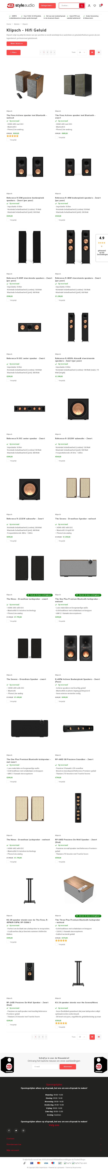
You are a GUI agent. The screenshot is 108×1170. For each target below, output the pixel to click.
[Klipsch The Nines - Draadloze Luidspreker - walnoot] (30, 809)
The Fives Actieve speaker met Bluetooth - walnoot (27, 116)
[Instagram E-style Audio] (23, 1130)
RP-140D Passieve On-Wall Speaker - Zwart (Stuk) (27, 1003)
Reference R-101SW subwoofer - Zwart (73, 438)
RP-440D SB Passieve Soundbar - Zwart (74, 759)
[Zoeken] (81, 5)
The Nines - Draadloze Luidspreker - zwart (27, 599)
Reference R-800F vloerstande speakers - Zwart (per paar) (78, 279)
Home (9, 24)
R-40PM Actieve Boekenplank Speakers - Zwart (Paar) (77, 680)
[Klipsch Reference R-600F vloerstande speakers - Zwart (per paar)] (30, 247)
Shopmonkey (76, 1167)
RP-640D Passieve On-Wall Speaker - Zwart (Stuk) (76, 841)
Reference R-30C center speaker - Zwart (26, 438)
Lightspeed (60, 1167)
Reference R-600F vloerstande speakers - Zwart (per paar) (29, 279)
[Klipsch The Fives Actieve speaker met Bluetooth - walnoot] (30, 84)
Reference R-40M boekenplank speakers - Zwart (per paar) (78, 199)
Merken (16, 24)
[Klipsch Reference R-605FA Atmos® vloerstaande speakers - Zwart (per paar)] (78, 327)
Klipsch (25, 24)
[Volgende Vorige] (54, 52)
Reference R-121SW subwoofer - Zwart (25, 519)
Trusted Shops (79, 1159)
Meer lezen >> (17, 43)
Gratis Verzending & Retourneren (90, 17)
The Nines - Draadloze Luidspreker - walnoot (28, 840)
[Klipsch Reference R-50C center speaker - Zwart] (30, 327)
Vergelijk (13, 140)
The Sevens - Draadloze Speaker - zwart (26, 679)
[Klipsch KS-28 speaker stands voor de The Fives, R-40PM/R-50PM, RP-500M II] (30, 889)
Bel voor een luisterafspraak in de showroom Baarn (54, 17)
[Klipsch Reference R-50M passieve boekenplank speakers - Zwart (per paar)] (30, 167)
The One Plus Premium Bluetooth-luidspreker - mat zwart (29, 760)
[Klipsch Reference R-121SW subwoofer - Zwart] (30, 488)
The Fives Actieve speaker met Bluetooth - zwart (75, 116)
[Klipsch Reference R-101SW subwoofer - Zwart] (78, 407)
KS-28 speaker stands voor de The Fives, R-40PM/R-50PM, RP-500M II (27, 921)
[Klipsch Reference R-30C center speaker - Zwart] (30, 407)
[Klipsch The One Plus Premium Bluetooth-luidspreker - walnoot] (78, 568)
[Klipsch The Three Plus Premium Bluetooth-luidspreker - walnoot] (78, 889)
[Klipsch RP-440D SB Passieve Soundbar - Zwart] (78, 728)
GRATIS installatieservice (15, 17)
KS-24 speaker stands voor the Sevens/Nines (76, 1002)
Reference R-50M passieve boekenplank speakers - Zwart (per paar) (25, 199)
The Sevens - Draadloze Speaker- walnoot (75, 519)
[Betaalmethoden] (24, 1163)
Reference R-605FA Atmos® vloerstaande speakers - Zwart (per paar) (75, 359)
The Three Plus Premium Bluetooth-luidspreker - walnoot (77, 921)
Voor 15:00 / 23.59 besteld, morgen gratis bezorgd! (31, 17)
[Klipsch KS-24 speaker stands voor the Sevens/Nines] (78, 971)
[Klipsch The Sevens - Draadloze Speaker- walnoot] (78, 488)
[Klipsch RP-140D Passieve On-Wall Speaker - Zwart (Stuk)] (30, 971)
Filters (14, 52)
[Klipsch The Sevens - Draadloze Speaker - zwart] (30, 648)
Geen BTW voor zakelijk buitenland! (73, 17)
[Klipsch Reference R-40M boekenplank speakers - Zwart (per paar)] (78, 167)
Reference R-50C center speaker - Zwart (26, 358)
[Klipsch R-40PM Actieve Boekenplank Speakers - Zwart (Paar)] (78, 648)
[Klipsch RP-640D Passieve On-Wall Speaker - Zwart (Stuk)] (78, 809)
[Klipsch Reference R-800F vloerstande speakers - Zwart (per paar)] (78, 247)
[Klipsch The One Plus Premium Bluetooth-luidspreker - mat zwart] (30, 728)
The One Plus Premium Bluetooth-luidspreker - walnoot (77, 600)
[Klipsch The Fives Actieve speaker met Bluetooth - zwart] (78, 84)
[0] (100, 5)
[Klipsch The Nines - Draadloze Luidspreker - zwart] (30, 568)
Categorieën (46, 5)
